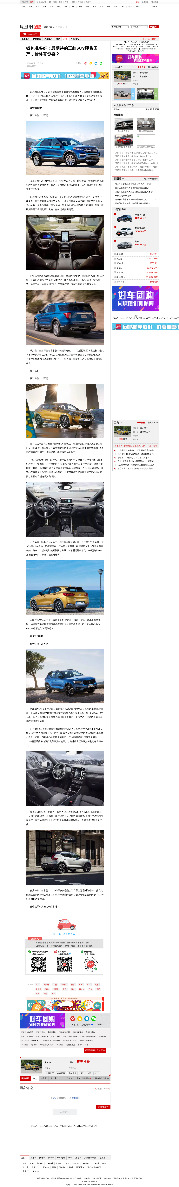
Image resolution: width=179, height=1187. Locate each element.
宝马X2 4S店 (55, 1036)
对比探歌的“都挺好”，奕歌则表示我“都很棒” (136, 450)
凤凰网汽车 (28, 27)
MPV (70, 1158)
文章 (65, 39)
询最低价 (141, 67)
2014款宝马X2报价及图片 (30, 1041)
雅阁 (25, 1163)
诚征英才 (87, 1178)
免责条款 (107, 1178)
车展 (66, 2)
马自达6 (85, 1163)
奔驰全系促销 (123, 131)
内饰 (90, 989)
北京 (31, 2)
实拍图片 (48, 39)
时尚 (59, 7)
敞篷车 (103, 1158)
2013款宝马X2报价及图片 (65, 1045)
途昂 (98, 989)
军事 (116, 7)
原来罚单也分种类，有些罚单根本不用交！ (133, 203)
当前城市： (71, 1078)
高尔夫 (81, 989)
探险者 (46, 985)
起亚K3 (59, 1163)
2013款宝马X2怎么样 (88, 1036)
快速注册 (145, 2)
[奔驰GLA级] (124, 232)
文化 (101, 7)
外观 (64, 989)
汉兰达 (119, 259)
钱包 (96, 985)
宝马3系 (49, 1163)
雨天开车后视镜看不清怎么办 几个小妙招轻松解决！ (134, 184)
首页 (23, 7)
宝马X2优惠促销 (42, 1036)
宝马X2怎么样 (64, 1032)
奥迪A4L (120, 273)
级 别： (136, 77)
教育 (94, 7)
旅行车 (78, 1158)
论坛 (155, 446)
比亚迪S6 (80, 1167)
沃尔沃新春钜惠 (146, 131)
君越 (54, 1167)
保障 (45, 994)
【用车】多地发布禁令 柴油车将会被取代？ (133, 156)
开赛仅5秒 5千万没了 (124, 196)
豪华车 (51, 1158)
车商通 (80, 2)
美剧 (53, 994)
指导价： (136, 73)
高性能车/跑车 (90, 1158)
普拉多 (26, 1167)
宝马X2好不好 (78, 1032)
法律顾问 (116, 1178)
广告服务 (78, 1178)
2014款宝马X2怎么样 (29, 1045)
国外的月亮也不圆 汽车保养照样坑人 (131, 200)
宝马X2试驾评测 (27, 1036)
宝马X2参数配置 (27, 1032)
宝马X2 (48, 1062)
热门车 (24, 1158)
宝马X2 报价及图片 (70, 1036)
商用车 (88, 2)
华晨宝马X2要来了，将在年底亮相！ (133, 458)
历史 (108, 7)
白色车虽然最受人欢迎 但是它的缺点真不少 (134, 192)
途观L (119, 268)
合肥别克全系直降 (123, 147)
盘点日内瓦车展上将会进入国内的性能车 (135, 469)
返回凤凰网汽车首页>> (95, 1050)
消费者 (55, 989)
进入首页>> (153, 67)
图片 (152, 109)
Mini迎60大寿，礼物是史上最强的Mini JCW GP (136, 465)
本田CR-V (120, 277)
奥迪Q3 (138, 241)
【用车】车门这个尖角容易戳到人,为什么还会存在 (135, 153)
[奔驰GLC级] (124, 218)
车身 (88, 985)
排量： (47, 1068)
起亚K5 (76, 1163)
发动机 (63, 985)
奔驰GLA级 (140, 228)
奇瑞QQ (26, 1171)
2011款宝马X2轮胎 (86, 1041)
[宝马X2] (31, 1066)
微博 (55, 2)
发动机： (136, 80)
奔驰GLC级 (140, 215)
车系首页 (25, 39)
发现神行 (120, 282)
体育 (51, 7)
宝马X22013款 (83, 1045)
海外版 (38, 989)
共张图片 (122, 84)
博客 (123, 7)
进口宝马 (28, 34)
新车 (72, 985)
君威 (32, 1163)
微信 (60, 2)
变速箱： (73, 1068)
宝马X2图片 (40, 1032)
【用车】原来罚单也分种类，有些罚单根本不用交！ (136, 167)
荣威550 (36, 1171)
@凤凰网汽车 (86, 1025)
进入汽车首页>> (151, 179)
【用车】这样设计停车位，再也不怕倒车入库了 (134, 160)
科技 (80, 7)
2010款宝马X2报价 (46, 1045)
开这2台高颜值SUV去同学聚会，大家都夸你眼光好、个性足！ (136, 461)
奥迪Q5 (119, 254)
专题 (73, 2)
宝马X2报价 (52, 1032)
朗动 (71, 1167)
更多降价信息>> (102, 1078)
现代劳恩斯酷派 (94, 1167)
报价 (58, 39)
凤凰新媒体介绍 (43, 1178)
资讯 (30, 7)
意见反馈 (126, 1178)
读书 (87, 7)
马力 (80, 985)
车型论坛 (75, 39)
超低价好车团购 (149, 39)
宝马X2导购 (90, 1032)
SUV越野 (61, 1158)
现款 (47, 989)
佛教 (137, 7)
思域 (68, 1163)
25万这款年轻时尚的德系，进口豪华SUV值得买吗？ (136, 454)
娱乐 (44, 7)
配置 (157, 109)
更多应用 (42, 2)
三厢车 (33, 1158)
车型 (55, 985)
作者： (74, 1025)
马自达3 (62, 1167)
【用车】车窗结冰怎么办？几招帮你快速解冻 (133, 170)
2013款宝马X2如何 (70, 1041)
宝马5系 (95, 1163)
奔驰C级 (120, 263)
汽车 (66, 7)
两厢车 (42, 1158)
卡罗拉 (35, 1167)
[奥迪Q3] (124, 245)
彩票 (130, 7)
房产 (73, 7)
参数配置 (37, 39)
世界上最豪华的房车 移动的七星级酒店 (132, 188)
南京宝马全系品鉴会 (146, 147)
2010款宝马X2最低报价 (51, 1041)
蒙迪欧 (40, 1163)
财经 (37, 7)
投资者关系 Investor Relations (61, 1178)
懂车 (34, 66)
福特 (72, 989)
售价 (37, 985)
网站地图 (154, 2)
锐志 (104, 1163)
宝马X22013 (103, 1036)
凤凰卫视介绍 (137, 1178)
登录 (137, 2)
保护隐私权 (97, 1178)
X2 (35, 34)
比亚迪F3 (45, 1167)
